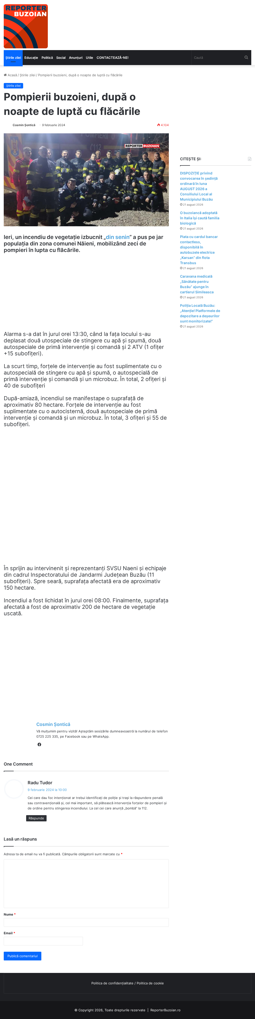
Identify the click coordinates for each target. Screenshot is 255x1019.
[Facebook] (39, 745)
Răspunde (36, 818)
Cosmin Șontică (24, 125)
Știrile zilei (13, 58)
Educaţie (31, 58)
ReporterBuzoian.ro (165, 1010)
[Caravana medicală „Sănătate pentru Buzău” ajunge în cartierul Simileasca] (237, 283)
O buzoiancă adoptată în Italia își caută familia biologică (199, 218)
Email (9, 933)
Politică (47, 58)
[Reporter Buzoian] (26, 26)
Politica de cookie (150, 983)
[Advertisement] (86, 294)
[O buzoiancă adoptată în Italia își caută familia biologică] (237, 219)
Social (60, 58)
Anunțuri (75, 58)
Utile (89, 58)
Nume (10, 914)
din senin (117, 237)
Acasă (12, 75)
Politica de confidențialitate (112, 983)
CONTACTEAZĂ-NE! (112, 58)
